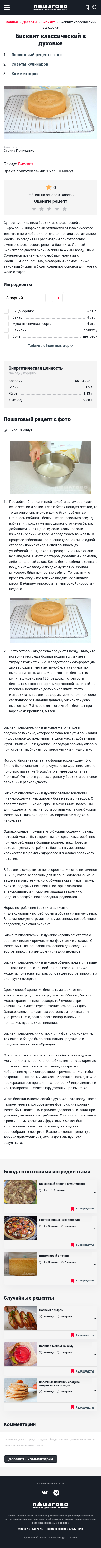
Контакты (37, 1528)
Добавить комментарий (30, 1458)
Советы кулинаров (30, 64)
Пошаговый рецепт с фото (37, 54)
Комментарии (25, 73)
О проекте (24, 1528)
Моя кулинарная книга (87, 7)
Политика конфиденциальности (64, 1528)
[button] (50, 345)
